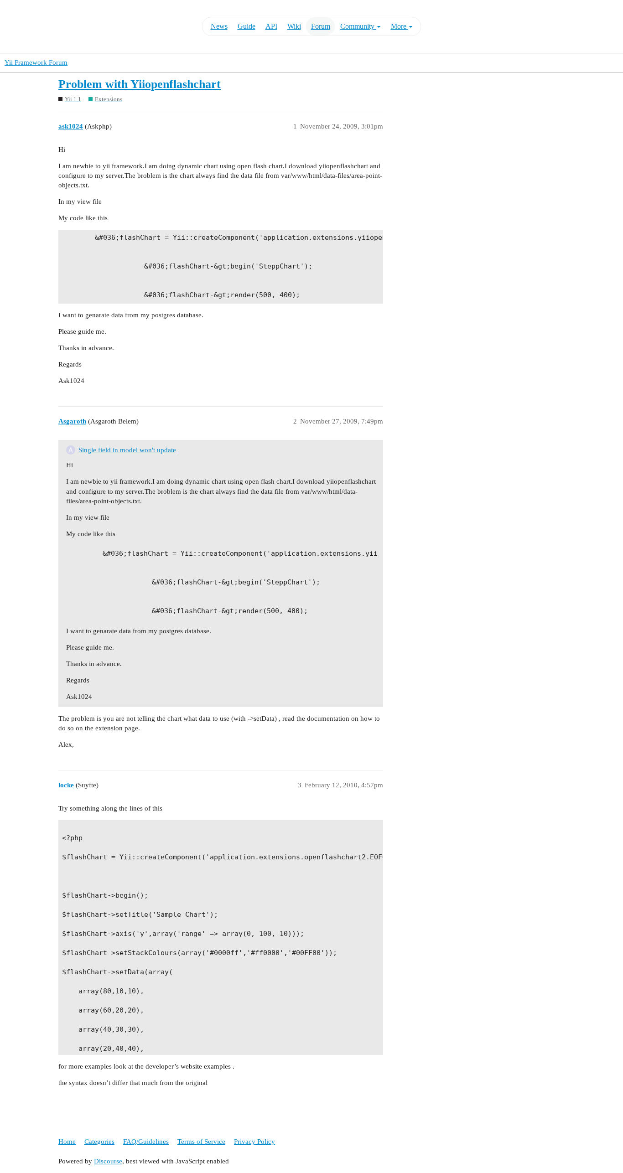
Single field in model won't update (127, 450)
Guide (246, 26)
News (219, 26)
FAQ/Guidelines (146, 1141)
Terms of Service (201, 1141)
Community (358, 26)
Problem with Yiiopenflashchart (139, 84)
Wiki (294, 26)
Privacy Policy (254, 1141)
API (271, 26)
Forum (320, 26)
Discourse (108, 1161)
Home (67, 1141)
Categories (99, 1141)
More (399, 26)
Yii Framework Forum (36, 62)
